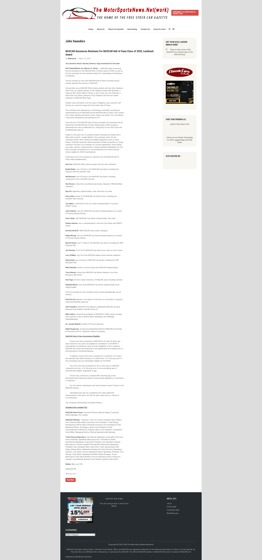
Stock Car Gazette (116, 29)
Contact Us (145, 29)
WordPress (79, 557)
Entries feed (171, 507)
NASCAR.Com (185, 552)
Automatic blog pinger (114, 499)
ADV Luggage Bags (177, 140)
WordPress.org (172, 513)
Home (90, 29)
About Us (100, 29)
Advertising (132, 29)
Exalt (89, 557)
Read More (70, 480)
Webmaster (72, 58)
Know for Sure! (160, 29)
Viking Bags (188, 137)
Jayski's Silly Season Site (179, 124)
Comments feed (173, 510)
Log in (169, 503)
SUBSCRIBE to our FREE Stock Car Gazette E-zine (184, 13)
